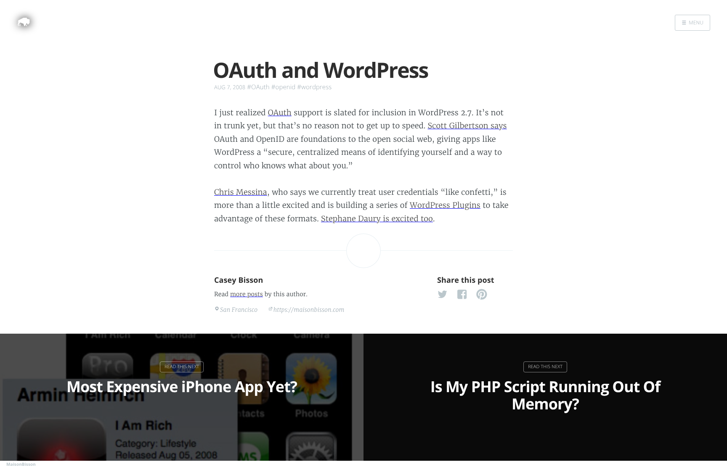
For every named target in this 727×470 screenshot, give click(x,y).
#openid (283, 87)
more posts (246, 294)
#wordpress (314, 87)
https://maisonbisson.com (309, 309)
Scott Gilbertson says (467, 125)
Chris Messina (240, 192)
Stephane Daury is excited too (377, 218)
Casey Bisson (238, 280)
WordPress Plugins (445, 205)
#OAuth (258, 87)
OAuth (280, 112)
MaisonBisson (21, 464)
